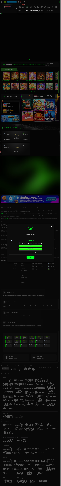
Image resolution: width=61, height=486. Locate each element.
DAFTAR (30, 249)
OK (30, 257)
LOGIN (30, 246)
